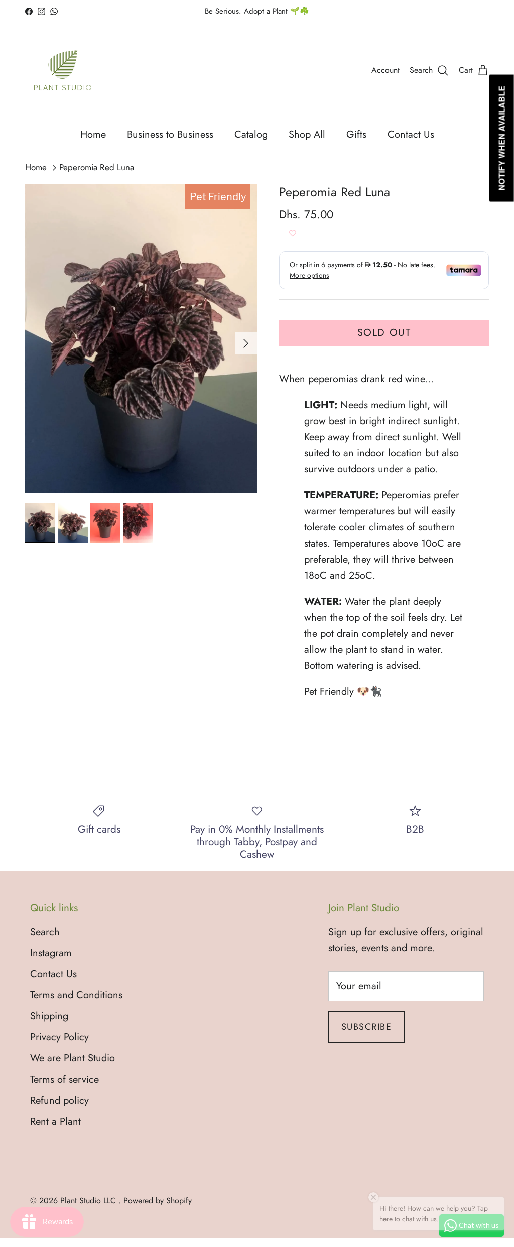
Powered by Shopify (157, 1200)
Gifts (356, 134)
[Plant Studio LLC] (62, 70)
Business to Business (170, 134)
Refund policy (59, 1100)
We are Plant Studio (72, 1058)
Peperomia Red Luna (96, 168)
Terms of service (64, 1079)
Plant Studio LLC (89, 1200)
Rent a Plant (55, 1121)
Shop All (307, 134)
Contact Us (411, 134)
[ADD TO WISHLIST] (292, 234)
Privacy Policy (59, 1037)
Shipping (49, 1016)
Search (45, 932)
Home (93, 134)
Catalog (251, 134)
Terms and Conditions (76, 995)
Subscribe (366, 1026)
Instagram (51, 953)
